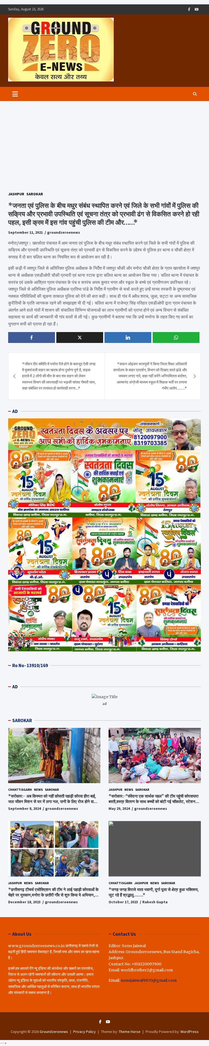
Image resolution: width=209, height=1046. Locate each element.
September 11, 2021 (25, 232)
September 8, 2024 (24, 808)
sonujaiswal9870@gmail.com (149, 980)
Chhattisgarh (20, 789)
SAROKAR (22, 720)
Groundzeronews (54, 1031)
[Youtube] (196, 9)
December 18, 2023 (24, 901)
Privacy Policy (84, 1031)
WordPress (189, 1031)
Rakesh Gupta (155, 901)
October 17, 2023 (123, 901)
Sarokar (34, 193)
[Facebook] (189, 9)
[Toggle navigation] (15, 94)
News (38, 789)
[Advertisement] (104, 142)
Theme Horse (129, 1031)
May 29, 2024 (119, 808)
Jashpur (16, 193)
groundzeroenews (63, 232)
